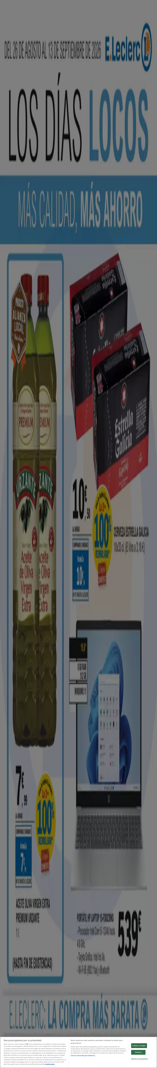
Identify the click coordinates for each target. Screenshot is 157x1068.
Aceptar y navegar (139, 1046)
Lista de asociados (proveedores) (83, 1055)
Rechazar (138, 1052)
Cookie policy (50, 1064)
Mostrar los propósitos (139, 1059)
